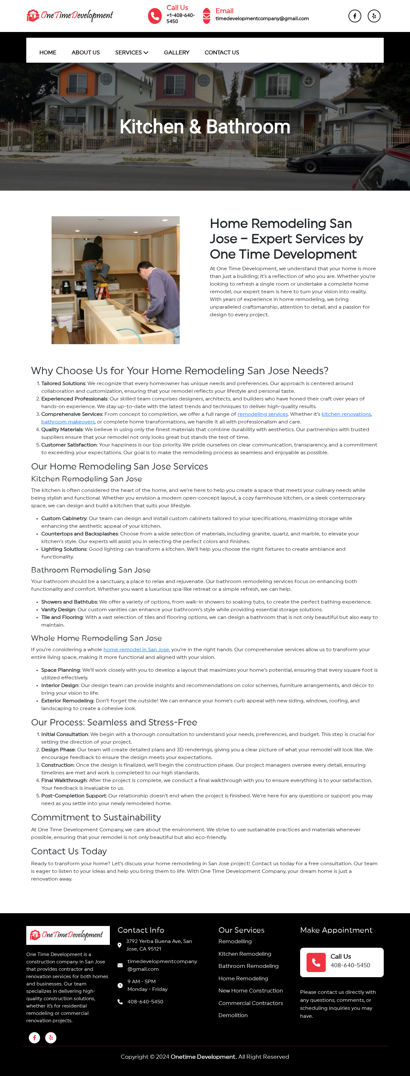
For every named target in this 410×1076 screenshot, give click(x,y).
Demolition (233, 1015)
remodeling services (263, 414)
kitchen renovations (346, 414)
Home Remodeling (243, 978)
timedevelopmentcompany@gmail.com (262, 18)
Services (129, 52)
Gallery (176, 52)
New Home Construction (250, 990)
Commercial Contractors (250, 1003)
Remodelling (235, 941)
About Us (86, 52)
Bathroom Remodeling (248, 966)
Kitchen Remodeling (244, 954)
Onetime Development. (204, 1057)
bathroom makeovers (68, 421)
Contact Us (222, 52)
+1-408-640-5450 (181, 18)
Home (47, 52)
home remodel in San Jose (136, 649)
